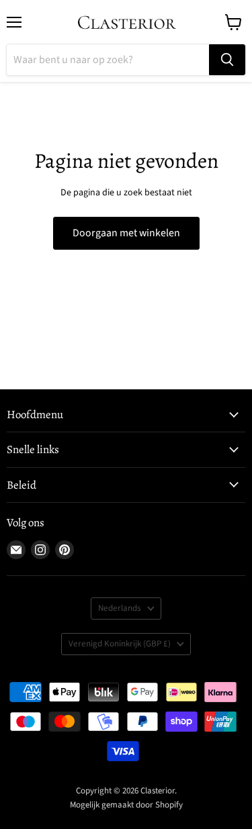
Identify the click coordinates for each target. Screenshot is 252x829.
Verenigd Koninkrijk (120, 644)
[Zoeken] (227, 59)
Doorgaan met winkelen (126, 233)
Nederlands (119, 608)
